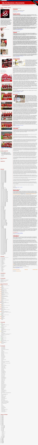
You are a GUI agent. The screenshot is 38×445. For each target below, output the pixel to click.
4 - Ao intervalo (2, 274)
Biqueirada (2, 353)
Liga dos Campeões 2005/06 (4, 191)
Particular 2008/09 (2, 212)
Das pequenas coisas (3, 331)
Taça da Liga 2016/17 (3, 233)
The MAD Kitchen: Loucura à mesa (5, 324)
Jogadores (2, 188)
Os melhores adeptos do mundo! (4, 288)
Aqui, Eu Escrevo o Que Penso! (5, 349)
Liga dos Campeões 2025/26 (4, 201)
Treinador (2, 254)
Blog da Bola (2, 354)
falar (17, 10)
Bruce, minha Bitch (3, 342)
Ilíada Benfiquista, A (3, 377)
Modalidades (2, 206)
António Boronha (3, 348)
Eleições (1, 183)
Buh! (1, 336)
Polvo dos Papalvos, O (4, 398)
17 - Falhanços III (2, 262)
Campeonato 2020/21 (3, 179)
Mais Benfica (2, 381)
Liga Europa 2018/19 (3, 204)
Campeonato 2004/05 (3, 170)
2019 (2, 420)
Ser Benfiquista (3, 316)
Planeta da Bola (3, 397)
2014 (2, 423)
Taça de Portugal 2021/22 (3, 249)
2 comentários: (21, 267)
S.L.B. (4, 28)
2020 (2, 419)
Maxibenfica (2, 383)
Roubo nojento (16, 190)
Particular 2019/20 (2, 218)
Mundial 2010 (2, 207)
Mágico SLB (2, 388)
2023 (2, 417)
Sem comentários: (21, 11)
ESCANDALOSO (3, 294)
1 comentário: (21, 91)
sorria (13, 264)
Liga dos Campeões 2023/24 (4, 200)
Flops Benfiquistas (3, 371)
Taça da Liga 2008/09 (3, 229)
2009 (2, 439)
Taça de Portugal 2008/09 (3, 242)
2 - (2, 270)
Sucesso (2, 300)
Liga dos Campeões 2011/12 (18, 233)
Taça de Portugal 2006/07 (3, 241)
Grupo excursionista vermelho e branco (5, 305)
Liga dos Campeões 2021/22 (4, 199)
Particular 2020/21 (2, 219)
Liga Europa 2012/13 (3, 203)
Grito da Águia (3, 376)
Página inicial (26, 269)
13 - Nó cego (2, 264)
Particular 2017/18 (2, 217)
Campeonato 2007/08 (3, 172)
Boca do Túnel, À (3, 356)
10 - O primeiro (3, 266)
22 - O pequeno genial (3, 259)
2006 (2, 441)
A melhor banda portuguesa (3, 281)
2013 (2, 424)
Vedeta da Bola (3, 318)
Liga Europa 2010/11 (3, 202)
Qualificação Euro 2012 (3, 220)
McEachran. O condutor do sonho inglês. (5, 329)
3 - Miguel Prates (2, 275)
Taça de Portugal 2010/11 (3, 243)
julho (2, 428)
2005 (2, 442)
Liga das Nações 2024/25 (3, 190)
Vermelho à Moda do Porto (4, 409)
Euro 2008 (2, 184)
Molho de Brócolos (3, 386)
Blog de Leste (2, 355)
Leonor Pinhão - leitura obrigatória (4, 280)
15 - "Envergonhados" (3, 263)
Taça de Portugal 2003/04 (3, 239)
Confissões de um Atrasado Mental (5, 361)
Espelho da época (16, 13)
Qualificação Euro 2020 (3, 221)
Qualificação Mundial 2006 (3, 222)
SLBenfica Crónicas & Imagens (4, 402)
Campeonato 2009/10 (3, 173)
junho (2, 429)
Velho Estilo (2, 408)
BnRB (2, 323)
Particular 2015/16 (2, 216)
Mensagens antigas (35, 269)
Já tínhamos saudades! (3, 298)
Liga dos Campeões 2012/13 (4, 194)
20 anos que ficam (3, 327)
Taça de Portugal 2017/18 (3, 247)
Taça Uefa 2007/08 (3, 253)
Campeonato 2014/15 (3, 176)
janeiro (2, 437)
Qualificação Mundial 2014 (3, 223)
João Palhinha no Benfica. (4, 290)
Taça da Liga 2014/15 (3, 232)
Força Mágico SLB (3, 372)
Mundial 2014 (2, 208)
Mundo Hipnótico (3, 387)
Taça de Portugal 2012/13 (3, 244)
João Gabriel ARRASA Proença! (4, 296)
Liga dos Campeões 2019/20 (4, 198)
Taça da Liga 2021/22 (3, 236)
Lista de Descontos (3, 72)
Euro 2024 (2, 186)
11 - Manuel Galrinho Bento (3, 265)
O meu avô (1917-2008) (3, 47)
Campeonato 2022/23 (3, 180)
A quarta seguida (16, 58)
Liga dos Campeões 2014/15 (4, 195)
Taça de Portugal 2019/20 (3, 248)
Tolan (2, 404)
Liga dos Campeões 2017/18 (4, 197)
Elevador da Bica (3, 367)
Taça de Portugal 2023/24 (3, 250)
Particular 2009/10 (2, 213)
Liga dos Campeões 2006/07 (4, 192)
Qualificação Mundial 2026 (3, 225)
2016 (2, 422)
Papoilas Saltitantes (3, 396)
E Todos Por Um (3, 366)
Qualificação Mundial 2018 (3, 224)
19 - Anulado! (2, 261)
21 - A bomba (2, 260)
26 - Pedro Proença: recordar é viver (4, 257)
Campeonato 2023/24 (3, 181)
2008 (2, 440)
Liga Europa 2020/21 (3, 205)
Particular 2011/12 (2, 214)
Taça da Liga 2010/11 (3, 230)
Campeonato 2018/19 (3, 178)
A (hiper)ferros (16, 235)
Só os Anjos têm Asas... (4, 403)
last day (2, 338)
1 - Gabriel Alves (2, 276)
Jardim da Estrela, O (3, 378)
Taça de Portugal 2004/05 (3, 240)
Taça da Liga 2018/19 (3, 234)
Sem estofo (15, 94)
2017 (2, 421)
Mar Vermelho (3, 382)
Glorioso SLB (2, 375)
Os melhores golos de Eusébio (4, 307)
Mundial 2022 (2, 209)
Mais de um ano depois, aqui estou (5, 340)
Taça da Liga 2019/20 (3, 235)
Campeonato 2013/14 (3, 175)
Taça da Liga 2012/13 (3, 231)
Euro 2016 (2, 185)
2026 (2, 415)
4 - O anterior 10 (2, 269)
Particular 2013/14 (2, 215)
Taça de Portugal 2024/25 (3, 251)
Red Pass (2, 314)
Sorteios (1, 227)
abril (2, 430)
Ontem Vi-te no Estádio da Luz (4, 311)
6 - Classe (2, 268)
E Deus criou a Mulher (3, 365)
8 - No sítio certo (2, 267)
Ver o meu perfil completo (6, 29)
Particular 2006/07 (2, 211)
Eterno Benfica (3, 370)
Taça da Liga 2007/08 (3, 228)
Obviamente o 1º (2, 279)
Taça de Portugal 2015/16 (3, 246)
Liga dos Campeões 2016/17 (4, 196)
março (2, 436)
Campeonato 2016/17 (3, 177)
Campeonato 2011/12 (17, 56)
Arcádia (2, 350)
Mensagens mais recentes (16, 269)
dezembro (3, 425)
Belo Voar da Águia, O (3, 289)
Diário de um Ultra (3, 364)
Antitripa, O (2, 287)
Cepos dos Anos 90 (3, 359)
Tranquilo (15, 32)
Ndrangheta (2, 389)
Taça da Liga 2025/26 (3, 238)
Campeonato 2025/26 (3, 182)
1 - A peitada (2, 271)
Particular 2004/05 (2, 210)
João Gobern (15, 128)
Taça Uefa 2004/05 (3, 252)
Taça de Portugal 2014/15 (3, 245)
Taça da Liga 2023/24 (3, 237)
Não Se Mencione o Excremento (13, 3)
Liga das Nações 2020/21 (3, 189)
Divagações (15, 9)
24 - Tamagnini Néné (3, 258)
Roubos (22, 233)
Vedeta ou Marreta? (3, 407)
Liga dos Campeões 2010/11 (4, 193)
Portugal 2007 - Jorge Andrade (4, 292)
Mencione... (2, 159)
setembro (3, 427)
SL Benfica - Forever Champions (5, 401)
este (31, 129)
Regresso (2, 152)
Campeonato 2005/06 (3, 171)
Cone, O (2, 360)
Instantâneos (2, 187)
